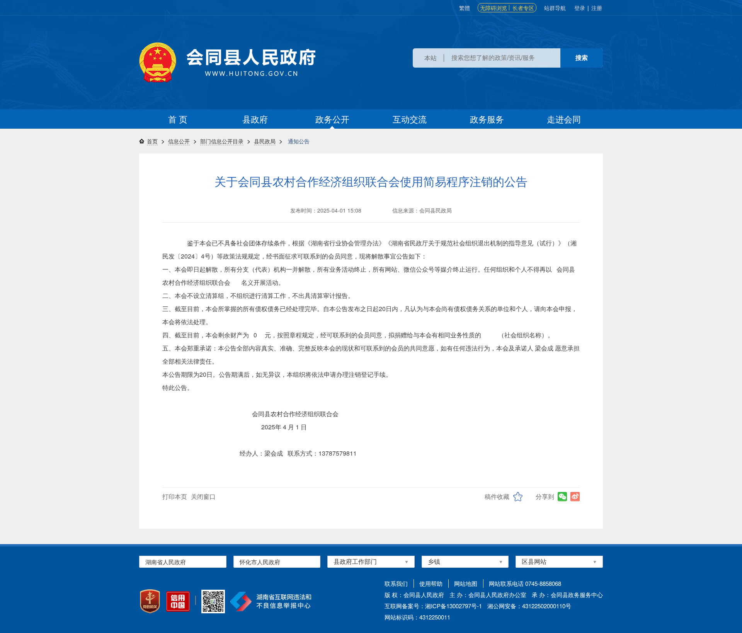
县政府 (255, 119)
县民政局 (265, 141)
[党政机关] (150, 601)
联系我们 (396, 583)
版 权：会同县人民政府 (414, 594)
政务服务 (487, 119)
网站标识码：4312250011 (417, 617)
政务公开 (332, 119)
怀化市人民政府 (260, 562)
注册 (596, 8)
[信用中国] (178, 601)
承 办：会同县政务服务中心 (567, 594)
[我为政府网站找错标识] (195, 600)
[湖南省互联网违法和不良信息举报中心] (270, 601)
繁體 (464, 8)
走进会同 (564, 119)
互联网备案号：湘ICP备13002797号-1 (433, 606)
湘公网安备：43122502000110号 (529, 606)
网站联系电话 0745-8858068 (525, 583)
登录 (579, 8)
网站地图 (465, 583)
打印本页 (174, 496)
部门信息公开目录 (221, 141)
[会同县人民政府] (227, 62)
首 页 (177, 119)
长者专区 (523, 8)
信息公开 (179, 141)
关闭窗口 (203, 496)
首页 (152, 141)
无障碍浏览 (493, 8)
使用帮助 (430, 583)
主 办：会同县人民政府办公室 (487, 594)
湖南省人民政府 (165, 562)
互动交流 (410, 119)
